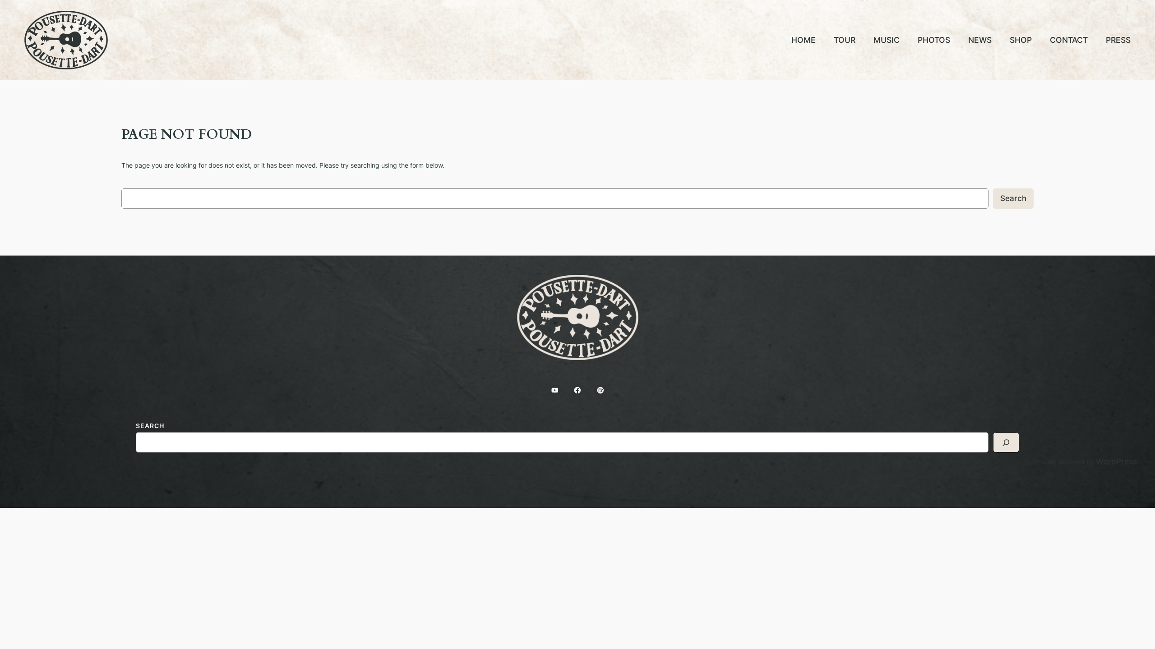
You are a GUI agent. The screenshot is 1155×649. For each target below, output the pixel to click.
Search (1013, 198)
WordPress (1116, 461)
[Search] (1006, 442)
